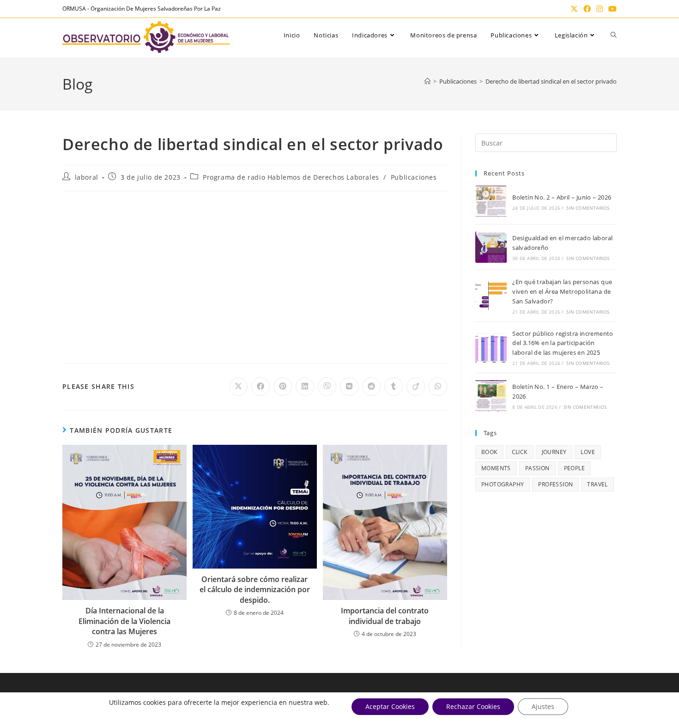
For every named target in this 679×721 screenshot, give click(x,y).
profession (555, 484)
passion (537, 468)
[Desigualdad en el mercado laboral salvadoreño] (491, 247)
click (519, 452)
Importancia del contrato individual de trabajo (385, 616)
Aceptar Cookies (390, 706)
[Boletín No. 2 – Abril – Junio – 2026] (491, 201)
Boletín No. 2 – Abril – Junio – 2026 (561, 197)
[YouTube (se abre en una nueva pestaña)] (611, 8)
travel (597, 484)
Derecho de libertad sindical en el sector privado (551, 81)
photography (502, 484)
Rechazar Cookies (473, 706)
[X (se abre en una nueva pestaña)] (574, 8)
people (574, 468)
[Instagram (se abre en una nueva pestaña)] (600, 8)
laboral (86, 177)
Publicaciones (414, 177)
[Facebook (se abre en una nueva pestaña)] (587, 8)
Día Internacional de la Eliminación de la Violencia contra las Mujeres (124, 621)
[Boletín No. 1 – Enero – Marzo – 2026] (491, 396)
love (588, 452)
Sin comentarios (587, 208)
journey (554, 452)
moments (496, 468)
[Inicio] (427, 81)
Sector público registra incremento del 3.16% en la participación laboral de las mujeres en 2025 (562, 343)
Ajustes (543, 706)
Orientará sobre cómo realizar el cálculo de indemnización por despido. (255, 589)
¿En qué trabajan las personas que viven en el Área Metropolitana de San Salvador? (562, 291)
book (489, 452)
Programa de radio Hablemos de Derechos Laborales (291, 177)
